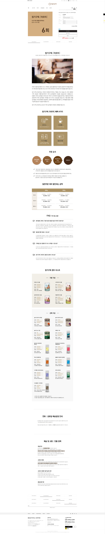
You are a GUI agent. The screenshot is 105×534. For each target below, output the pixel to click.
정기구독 (33, 7)
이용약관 (33, 513)
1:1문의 (76, 0)
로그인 (62, 0)
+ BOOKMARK (30, 0)
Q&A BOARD (70, 41)
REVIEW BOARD (58, 41)
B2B (47, 7)
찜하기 (68, 35)
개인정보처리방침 (38, 513)
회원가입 (64, 0)
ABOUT (51, 7)
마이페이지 (73, 0)
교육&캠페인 (42, 7)
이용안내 (44, 513)
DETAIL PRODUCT (34, 41)
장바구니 (67, 0)
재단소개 (29, 513)
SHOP (38, 7)
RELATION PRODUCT (46, 41)
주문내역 (70, 0)
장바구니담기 (68, 33)
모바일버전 (48, 513)
